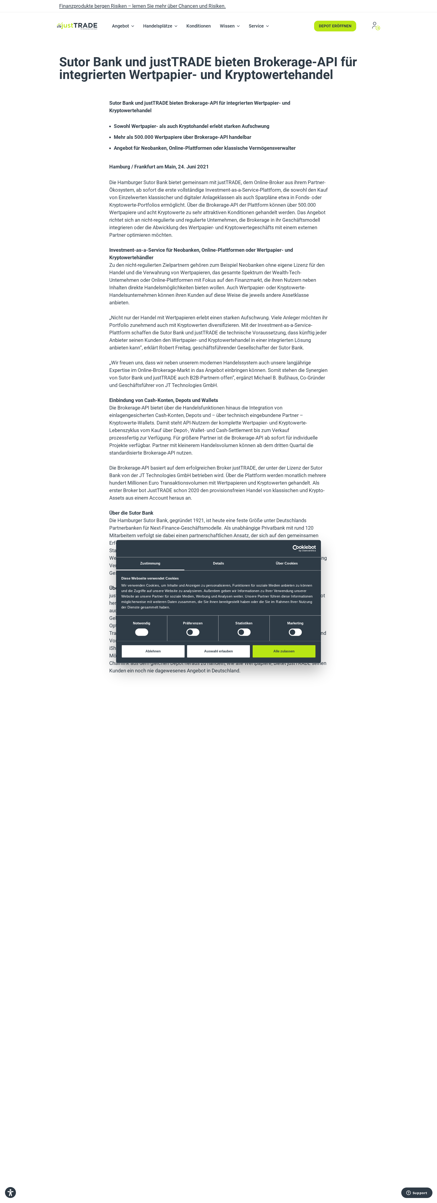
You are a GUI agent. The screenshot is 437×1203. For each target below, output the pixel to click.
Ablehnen (153, 651)
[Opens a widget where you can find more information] (416, 1193)
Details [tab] (218, 563)
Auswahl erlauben (218, 651)
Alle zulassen (284, 651)
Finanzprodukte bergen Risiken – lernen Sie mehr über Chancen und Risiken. (142, 6)
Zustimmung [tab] (150, 563)
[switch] (192, 632)
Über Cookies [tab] (287, 563)
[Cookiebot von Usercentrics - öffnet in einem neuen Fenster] (296, 548)
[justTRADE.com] (77, 15)
